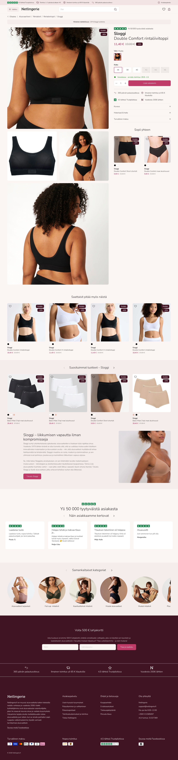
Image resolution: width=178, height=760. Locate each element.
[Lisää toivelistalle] (10, 30)
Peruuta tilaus (106, 714)
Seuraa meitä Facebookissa (18, 727)
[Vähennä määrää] (116, 83)
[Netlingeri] (30, 9)
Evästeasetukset (107, 706)
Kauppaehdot (106, 702)
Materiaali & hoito (121, 113)
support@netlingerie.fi (147, 706)
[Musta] (115, 165)
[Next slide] (113, 515)
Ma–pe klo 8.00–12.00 (148, 710)
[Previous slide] (64, 515)
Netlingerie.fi (17, 753)
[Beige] (14, 415)
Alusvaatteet (25, 16)
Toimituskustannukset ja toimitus (75, 714)
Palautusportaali (68, 710)
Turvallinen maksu (121, 119)
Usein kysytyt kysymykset (72, 702)
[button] (89, 9)
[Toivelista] (164, 9)
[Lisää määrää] (125, 83)
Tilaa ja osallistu (126, 647)
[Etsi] (115, 9)
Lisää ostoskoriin (149, 83)
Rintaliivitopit (49, 16)
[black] (117, 56)
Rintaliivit (37, 16)
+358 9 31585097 (146, 714)
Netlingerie (143, 702)
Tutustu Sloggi (32, 476)
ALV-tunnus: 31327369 (148, 718)
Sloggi (60, 16)
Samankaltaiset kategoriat (89, 570)
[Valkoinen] (118, 165)
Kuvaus (117, 106)
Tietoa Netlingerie (69, 718)
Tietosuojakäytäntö (108, 710)
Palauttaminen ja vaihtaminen (74, 706)
